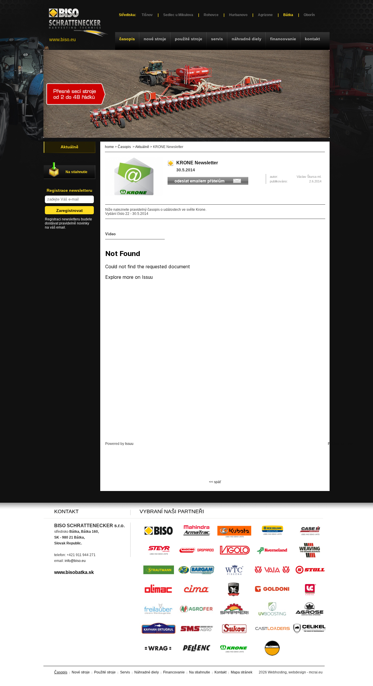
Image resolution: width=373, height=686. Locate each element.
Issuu (129, 444)
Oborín (309, 15)
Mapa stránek (241, 672)
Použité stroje (188, 38)
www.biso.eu (62, 39)
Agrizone (265, 15)
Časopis (127, 38)
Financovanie (283, 38)
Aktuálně (142, 147)
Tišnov (147, 15)
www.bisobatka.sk (74, 572)
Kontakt (312, 38)
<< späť (215, 482)
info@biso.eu (75, 561)
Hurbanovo (238, 15)
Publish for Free (340, 444)
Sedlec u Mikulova (178, 15)
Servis (217, 38)
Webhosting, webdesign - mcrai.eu (295, 672)
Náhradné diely (246, 38)
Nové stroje (155, 38)
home (109, 147)
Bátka (288, 15)
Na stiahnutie (76, 172)
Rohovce (211, 15)
